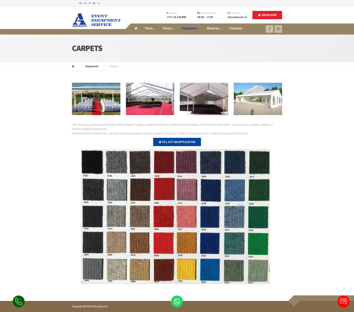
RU (80, 3)
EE (94, 3)
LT (90, 3)
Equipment (91, 66)
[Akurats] (76, 66)
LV (85, 3)
